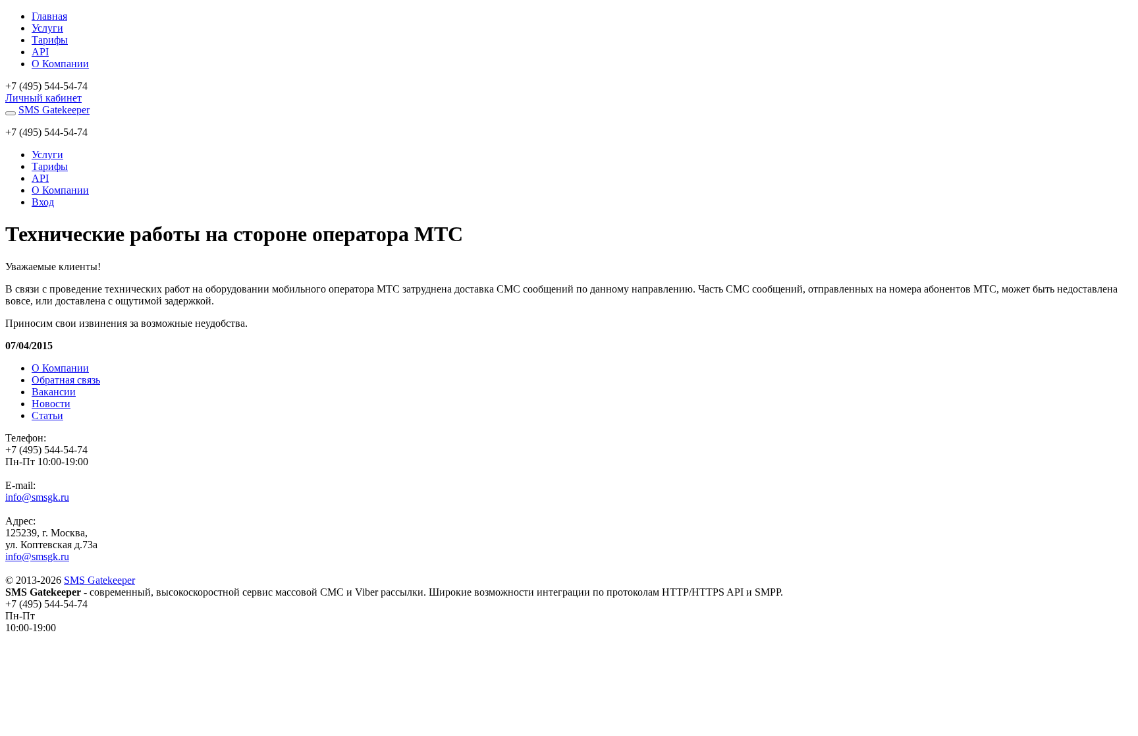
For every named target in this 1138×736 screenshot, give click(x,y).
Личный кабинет (43, 97)
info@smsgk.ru (37, 497)
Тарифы (50, 39)
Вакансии (54, 391)
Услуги (47, 28)
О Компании (60, 63)
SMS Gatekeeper (54, 109)
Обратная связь (66, 379)
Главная (49, 16)
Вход (43, 202)
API (40, 51)
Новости (51, 403)
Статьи (47, 415)
